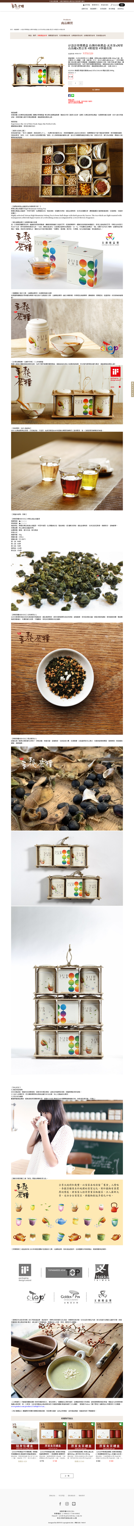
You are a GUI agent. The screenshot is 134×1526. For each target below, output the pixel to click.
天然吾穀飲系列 (64, 35)
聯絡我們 (82, 1495)
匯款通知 (105, 5)
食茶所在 (120, 9)
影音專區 (112, 9)
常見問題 (62, 1495)
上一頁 (67, 1476)
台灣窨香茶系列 (76, 35)
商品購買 (93, 9)
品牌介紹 (85, 9)
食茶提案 (103, 9)
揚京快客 (59, 1523)
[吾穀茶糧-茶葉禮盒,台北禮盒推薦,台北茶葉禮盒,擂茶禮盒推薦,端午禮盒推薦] (19, 6)
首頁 (11, 29)
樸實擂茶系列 (53, 35)
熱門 (34, 35)
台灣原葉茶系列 (89, 35)
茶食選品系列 (101, 35)
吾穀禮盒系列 (42, 35)
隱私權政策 (71, 1495)
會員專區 (87, 5)
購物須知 (52, 1495)
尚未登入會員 (132, 390)
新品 (30, 35)
